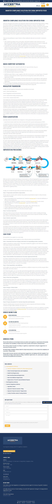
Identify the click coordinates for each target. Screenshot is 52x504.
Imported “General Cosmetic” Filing (15, 388)
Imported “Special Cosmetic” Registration (17, 391)
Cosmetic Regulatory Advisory (13, 384)
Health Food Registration (13, 373)
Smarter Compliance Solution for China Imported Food (19, 368)
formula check (23, 56)
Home (16, 12)
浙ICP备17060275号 (7, 453)
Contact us (48, 402)
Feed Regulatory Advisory (12, 382)
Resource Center (36, 3)
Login (39, 5)
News (24, 3)
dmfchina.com (6, 478)
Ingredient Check (11, 386)
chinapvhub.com (6, 479)
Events (29, 3)
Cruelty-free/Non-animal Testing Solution (17, 393)
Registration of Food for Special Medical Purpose (18, 379)
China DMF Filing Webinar (8, 494)
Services (19, 12)
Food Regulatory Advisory (12, 366)
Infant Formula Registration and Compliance (17, 370)
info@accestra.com (22, 309)
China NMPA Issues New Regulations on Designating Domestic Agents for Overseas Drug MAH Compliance (25, 485)
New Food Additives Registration (15, 377)
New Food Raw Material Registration (15, 375)
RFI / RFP (14, 4)
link (15, 310)
